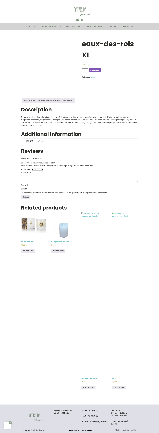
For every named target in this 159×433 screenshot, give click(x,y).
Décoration (95, 26)
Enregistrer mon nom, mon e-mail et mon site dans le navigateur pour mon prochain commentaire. (65, 193)
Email (24, 189)
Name (24, 185)
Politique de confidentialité (80, 430)
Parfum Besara (51, 26)
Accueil (31, 26)
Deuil (112, 26)
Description (29, 100)
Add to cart (94, 70)
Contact (127, 26)
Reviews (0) (68, 100)
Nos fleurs (73, 26)
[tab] (29, 100)
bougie (93, 77)
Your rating (26, 169)
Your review (26, 172)
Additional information (49, 100)
